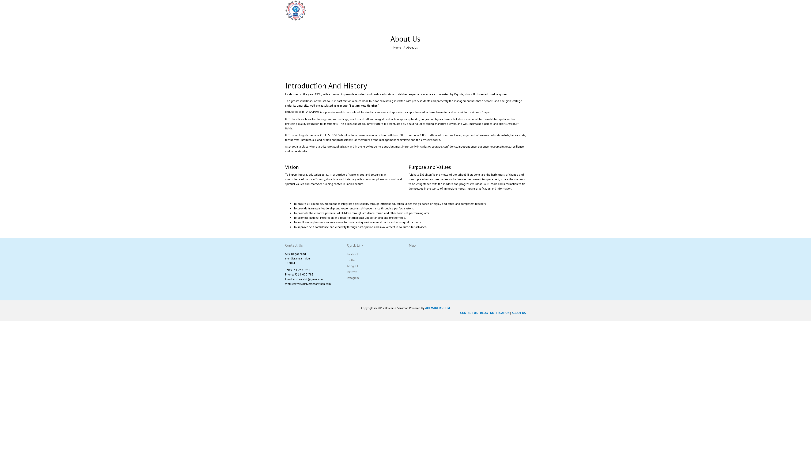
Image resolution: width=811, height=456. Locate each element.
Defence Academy (441, 11)
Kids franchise (408, 11)
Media (487, 11)
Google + (352, 266)
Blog (502, 11)
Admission (467, 11)
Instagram (353, 278)
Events (522, 24)
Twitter (351, 260)
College (383, 11)
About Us (348, 11)
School (365, 11)
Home (332, 11)
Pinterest (352, 272)
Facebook (353, 254)
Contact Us (519, 11)
